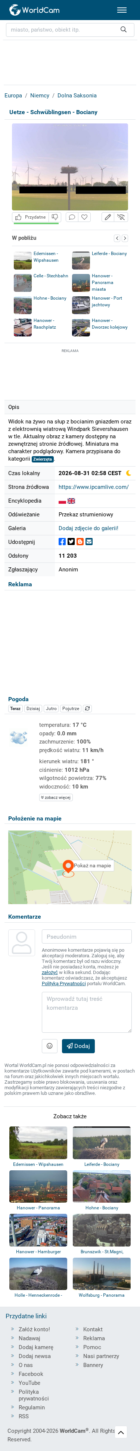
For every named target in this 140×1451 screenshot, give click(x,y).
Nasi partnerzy (101, 1356)
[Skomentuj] (72, 217)
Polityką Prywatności (64, 983)
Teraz (15, 708)
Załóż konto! (34, 1329)
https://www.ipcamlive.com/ (94, 487)
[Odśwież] (87, 708)
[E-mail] (89, 541)
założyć (50, 972)
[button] (108, 217)
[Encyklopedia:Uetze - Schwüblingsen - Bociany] (62, 500)
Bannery (93, 1365)
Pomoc (92, 1347)
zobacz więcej (57, 797)
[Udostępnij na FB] (62, 541)
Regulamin (32, 1407)
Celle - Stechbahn (51, 275)
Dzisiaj (33, 708)
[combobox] (70, 30)
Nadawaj (29, 1338)
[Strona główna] (34, 10)
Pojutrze (70, 708)
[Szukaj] (123, 30)
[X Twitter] (71, 541)
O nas (26, 1365)
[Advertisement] (70, 373)
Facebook (31, 1374)
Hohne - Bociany (50, 298)
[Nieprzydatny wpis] (55, 217)
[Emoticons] (49, 1046)
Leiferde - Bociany (109, 253)
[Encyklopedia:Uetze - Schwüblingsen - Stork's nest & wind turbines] (71, 500)
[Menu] (121, 10)
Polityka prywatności (34, 1395)
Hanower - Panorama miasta (102, 282)
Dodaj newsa (35, 1356)
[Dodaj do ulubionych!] (84, 217)
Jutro (51, 708)
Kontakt (93, 1329)
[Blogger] (80, 541)
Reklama (94, 1338)
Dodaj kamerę (36, 1347)
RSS (24, 1416)
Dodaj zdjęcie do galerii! (88, 528)
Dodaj (81, 1045)
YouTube (29, 1383)
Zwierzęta (42, 459)
